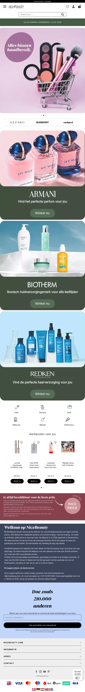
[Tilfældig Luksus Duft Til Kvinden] (67, 446)
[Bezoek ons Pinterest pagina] (48, 672)
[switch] (77, 678)
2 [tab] (44, 488)
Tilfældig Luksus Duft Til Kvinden (68, 464)
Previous (7, 461)
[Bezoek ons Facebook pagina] (36, 672)
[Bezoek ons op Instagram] (40, 672)
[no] (47, 689)
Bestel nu (17, 481)
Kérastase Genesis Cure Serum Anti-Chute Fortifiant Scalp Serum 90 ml (50, 465)
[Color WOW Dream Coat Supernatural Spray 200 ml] (34, 446)
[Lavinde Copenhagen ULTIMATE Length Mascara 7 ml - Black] (17, 446)
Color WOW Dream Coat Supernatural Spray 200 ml (34, 465)
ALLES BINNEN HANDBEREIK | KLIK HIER (42, 22)
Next (77, 461)
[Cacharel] (68, 122)
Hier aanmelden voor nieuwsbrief (42, 625)
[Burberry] (42, 122)
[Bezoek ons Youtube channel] (44, 672)
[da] (34, 689)
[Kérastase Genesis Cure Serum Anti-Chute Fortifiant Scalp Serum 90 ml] (51, 446)
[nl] (43, 689)
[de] (38, 689)
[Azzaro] (17, 122)
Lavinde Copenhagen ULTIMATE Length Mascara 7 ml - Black (17, 465)
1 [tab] (41, 488)
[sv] (51, 689)
